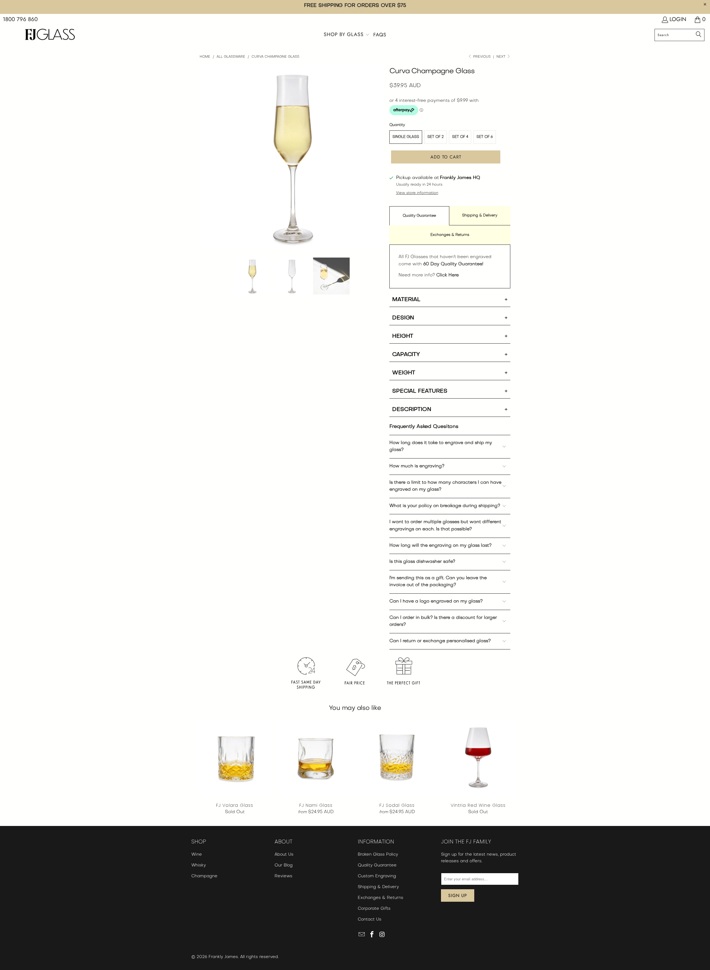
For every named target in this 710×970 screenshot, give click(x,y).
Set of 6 (484, 137)
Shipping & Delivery (479, 215)
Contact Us (369, 919)
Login (678, 19)
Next (501, 57)
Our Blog (284, 865)
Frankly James (223, 957)
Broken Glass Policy (378, 854)
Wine (196, 854)
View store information (417, 193)
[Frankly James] (50, 35)
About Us (284, 854)
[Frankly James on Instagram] (382, 935)
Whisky (198, 865)
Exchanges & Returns (449, 235)
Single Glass (405, 137)
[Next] (506, 671)
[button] (347, 35)
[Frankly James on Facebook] (372, 935)
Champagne (204, 876)
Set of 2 (435, 137)
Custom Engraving (377, 876)
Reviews (283, 876)
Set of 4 (460, 137)
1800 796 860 (20, 19)
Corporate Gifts (374, 909)
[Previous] (203, 671)
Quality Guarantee (419, 216)
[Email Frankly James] (362, 935)
